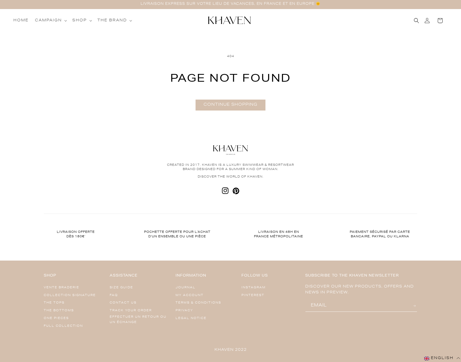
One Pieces (56, 318)
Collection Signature (70, 295)
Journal (186, 287)
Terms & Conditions (198, 302)
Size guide (121, 287)
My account (190, 295)
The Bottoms (59, 310)
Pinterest (252, 295)
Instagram (253, 287)
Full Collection (63, 326)
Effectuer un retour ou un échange (138, 320)
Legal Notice (191, 318)
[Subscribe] (415, 306)
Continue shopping (230, 105)
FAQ (114, 295)
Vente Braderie (61, 287)
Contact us (123, 302)
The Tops (54, 302)
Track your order (131, 310)
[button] (50, 20)
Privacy (184, 310)
